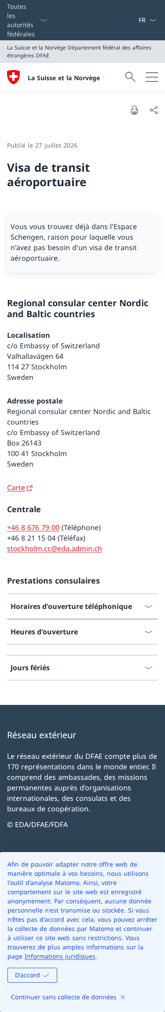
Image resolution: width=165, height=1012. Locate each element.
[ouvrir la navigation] (152, 77)
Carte (16, 487)
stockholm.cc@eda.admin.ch (54, 548)
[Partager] (153, 110)
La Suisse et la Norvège (64, 78)
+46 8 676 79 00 (33, 527)
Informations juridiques (60, 956)
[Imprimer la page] (134, 110)
